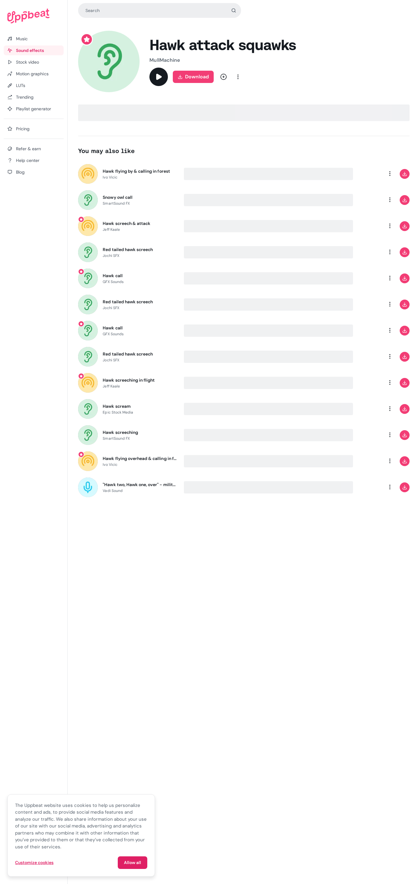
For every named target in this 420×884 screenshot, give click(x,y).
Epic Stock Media (118, 412)
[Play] (158, 77)
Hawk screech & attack (126, 223)
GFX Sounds (113, 281)
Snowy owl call (118, 197)
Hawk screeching (120, 432)
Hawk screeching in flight (129, 380)
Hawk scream (116, 406)
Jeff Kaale (111, 229)
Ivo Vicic (110, 177)
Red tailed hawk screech (128, 249)
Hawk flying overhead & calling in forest (139, 458)
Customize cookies (34, 862)
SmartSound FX (116, 203)
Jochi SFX (111, 255)
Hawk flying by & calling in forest (136, 171)
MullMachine (164, 60)
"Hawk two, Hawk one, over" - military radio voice (139, 484)
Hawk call (112, 275)
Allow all (132, 862)
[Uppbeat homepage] (33, 16)
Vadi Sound (113, 490)
